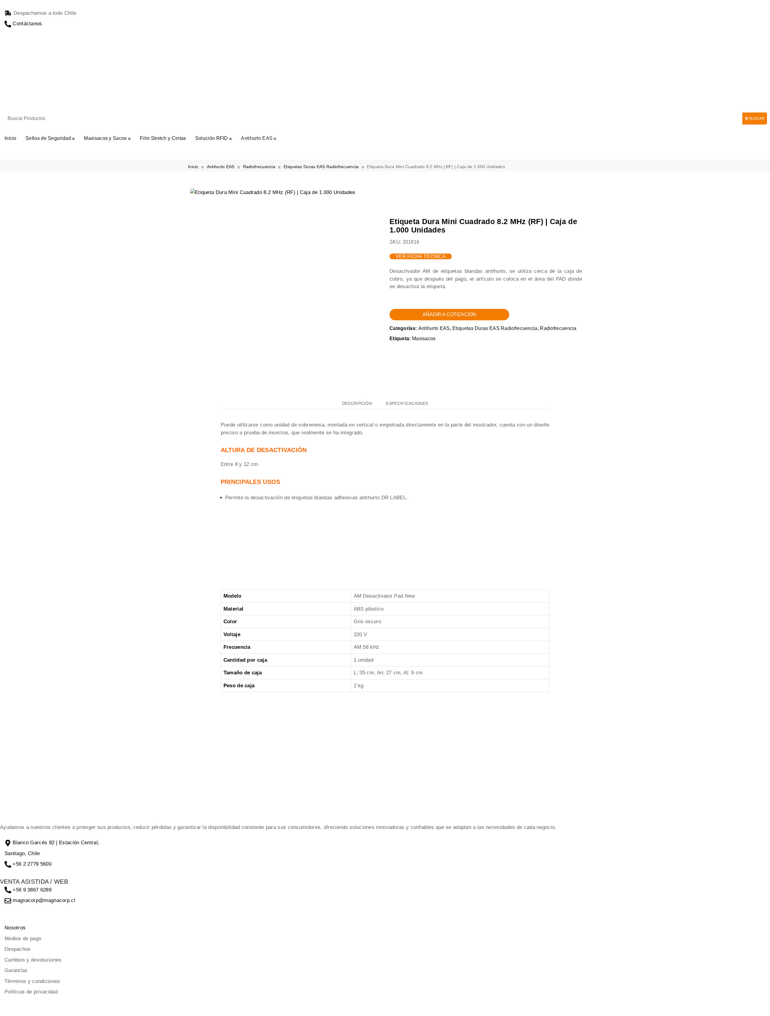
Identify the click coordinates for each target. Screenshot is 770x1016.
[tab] (357, 403)
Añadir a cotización (449, 314)
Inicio (11, 138)
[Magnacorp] (90, 79)
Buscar (756, 118)
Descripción (357, 403)
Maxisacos (424, 338)
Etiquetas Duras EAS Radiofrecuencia (321, 166)
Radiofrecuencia (259, 166)
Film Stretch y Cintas (163, 138)
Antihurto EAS (257, 138)
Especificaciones (407, 403)
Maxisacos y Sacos (105, 138)
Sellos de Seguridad (48, 138)
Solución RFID (211, 138)
